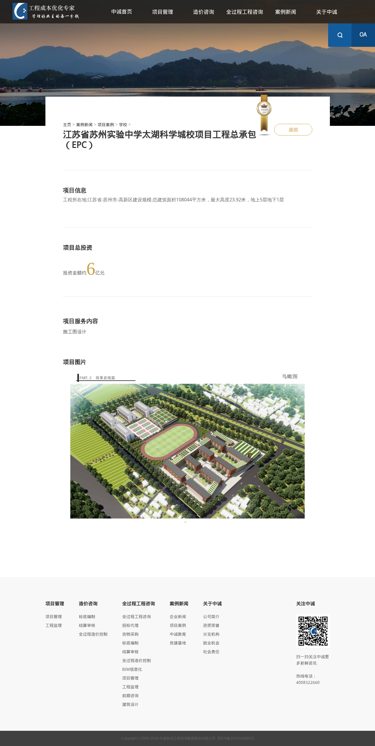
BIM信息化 (132, 669)
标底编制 (87, 616)
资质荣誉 (211, 625)
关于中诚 (326, 11)
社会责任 (211, 651)
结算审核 (87, 625)
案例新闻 (285, 11)
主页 (67, 124)
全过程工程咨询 (244, 11)
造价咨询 (203, 11)
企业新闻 (178, 616)
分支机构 (211, 634)
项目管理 (162, 11)
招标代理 (130, 625)
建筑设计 (130, 704)
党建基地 (178, 643)
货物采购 (130, 634)
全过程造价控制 (93, 634)
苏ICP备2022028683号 (235, 738)
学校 (123, 124)
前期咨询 (130, 695)
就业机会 (211, 643)
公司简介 (211, 616)
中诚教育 (178, 634)
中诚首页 (121, 11)
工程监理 (53, 625)
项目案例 (106, 124)
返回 (293, 129)
